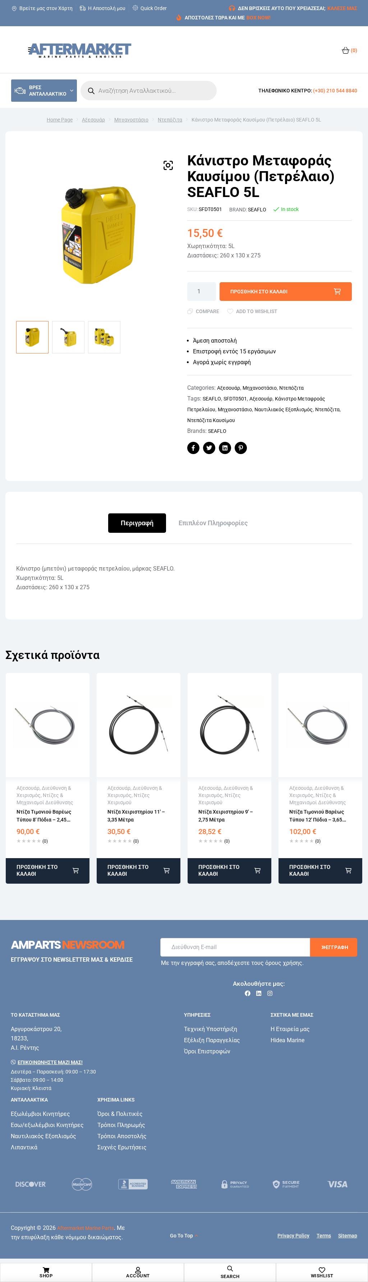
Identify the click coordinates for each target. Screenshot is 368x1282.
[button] (168, 165)
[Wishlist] (322, 1270)
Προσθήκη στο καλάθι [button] (37, 870)
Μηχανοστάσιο (131, 120)
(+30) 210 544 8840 (335, 90)
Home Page (60, 120)
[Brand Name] (31, 1184)
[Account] (138, 1270)
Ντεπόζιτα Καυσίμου (211, 420)
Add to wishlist (256, 311)
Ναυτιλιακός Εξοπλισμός (283, 409)
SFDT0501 (235, 399)
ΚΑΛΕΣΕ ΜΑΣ (342, 8)
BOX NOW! (259, 17)
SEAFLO (257, 209)
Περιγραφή (137, 523)
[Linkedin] (259, 993)
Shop (46, 1275)
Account (138, 1275)
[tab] (137, 523)
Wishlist (322, 1275)
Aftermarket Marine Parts (85, 1228)
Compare (207, 311)
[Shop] (46, 1270)
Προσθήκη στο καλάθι (259, 291)
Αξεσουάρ (93, 120)
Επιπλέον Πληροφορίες (213, 523)
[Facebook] (247, 993)
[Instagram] (270, 993)
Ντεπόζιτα (170, 120)
